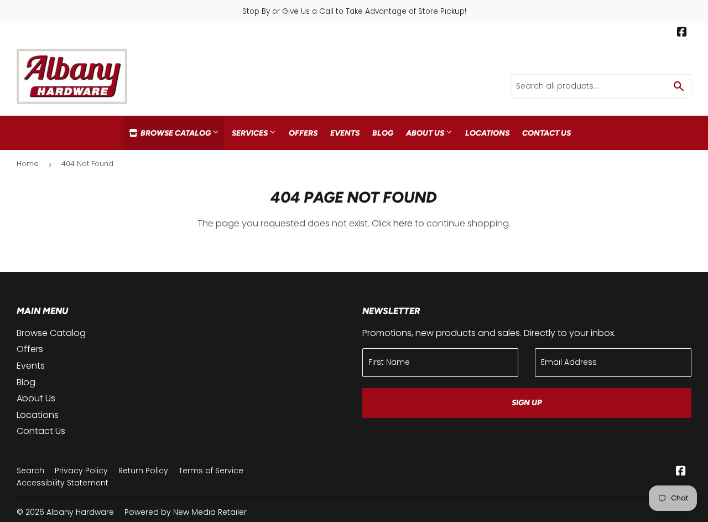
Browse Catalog (175, 132)
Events (345, 132)
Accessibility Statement (62, 482)
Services (250, 132)
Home (28, 163)
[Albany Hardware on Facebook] (682, 33)
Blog (382, 132)
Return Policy (143, 470)
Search (30, 470)
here (403, 223)
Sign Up (527, 402)
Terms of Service (211, 470)
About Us (426, 132)
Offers (303, 132)
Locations (487, 132)
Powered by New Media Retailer (185, 512)
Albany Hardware (80, 512)
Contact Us (546, 132)
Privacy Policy (81, 470)
